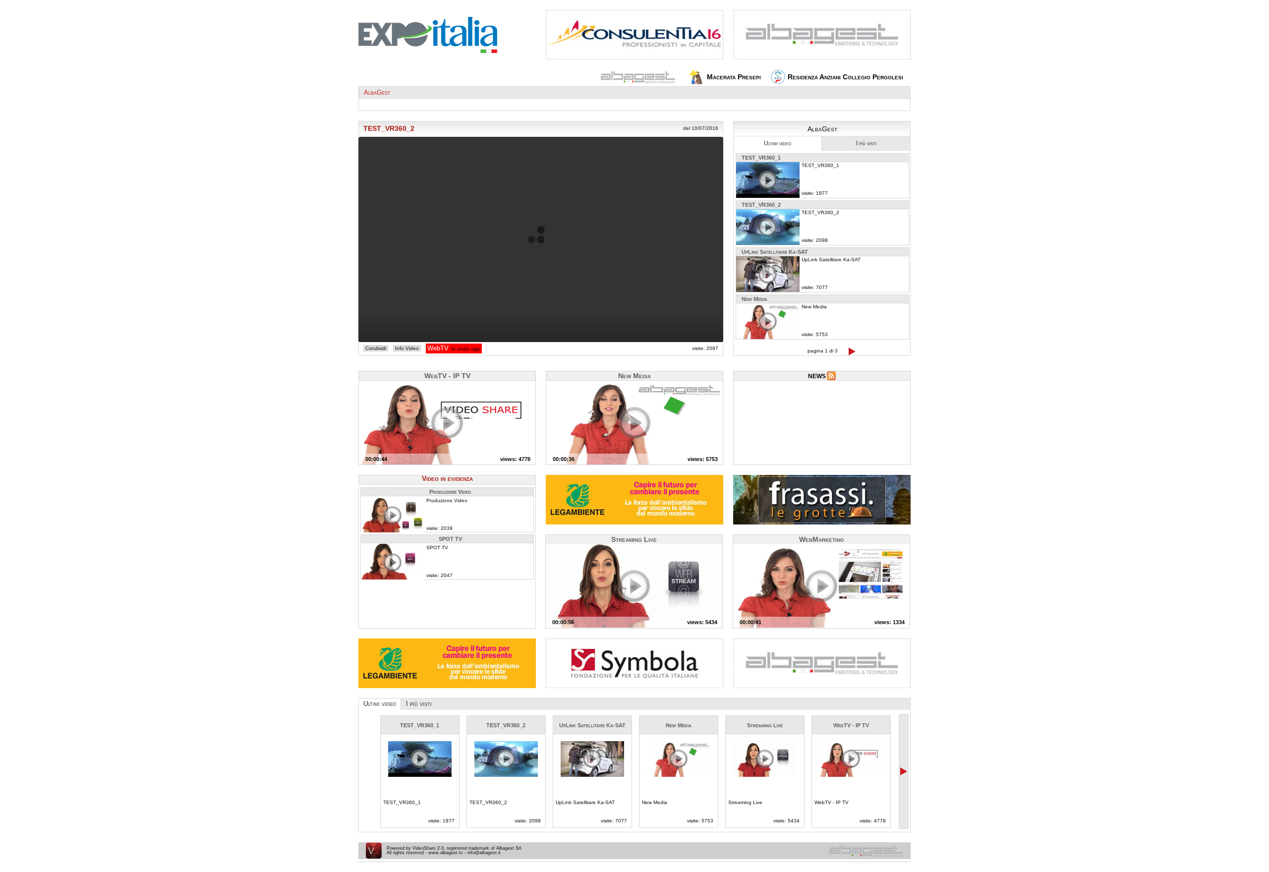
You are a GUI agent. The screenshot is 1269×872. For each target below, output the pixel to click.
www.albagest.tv (445, 852)
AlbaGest (377, 92)
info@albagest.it (484, 852)
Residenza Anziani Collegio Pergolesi (844, 77)
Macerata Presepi (733, 77)
